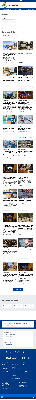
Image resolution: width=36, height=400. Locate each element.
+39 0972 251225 (4, 386)
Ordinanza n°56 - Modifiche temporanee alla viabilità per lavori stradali (24, 202)
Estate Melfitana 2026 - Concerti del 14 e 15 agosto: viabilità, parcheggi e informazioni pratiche (25, 79)
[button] (29, 0)
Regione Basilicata (19, 0)
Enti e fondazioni (4, 368)
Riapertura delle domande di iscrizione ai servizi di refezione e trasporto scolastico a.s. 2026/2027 (10, 79)
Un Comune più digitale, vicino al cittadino (25, 250)
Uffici (3, 367)
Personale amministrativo (5, 371)
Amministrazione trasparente (27, 372)
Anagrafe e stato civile (15, 364)
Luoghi (3, 372)
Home (3, 11)
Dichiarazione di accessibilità (23, 386)
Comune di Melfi (13, 5)
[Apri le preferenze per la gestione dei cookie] (2, 397)
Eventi (24, 367)
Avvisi (26, 306)
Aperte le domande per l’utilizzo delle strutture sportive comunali (10, 201)
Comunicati (17, 306)
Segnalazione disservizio (22, 385)
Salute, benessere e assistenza (16, 378)
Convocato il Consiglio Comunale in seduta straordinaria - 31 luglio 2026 (25, 177)
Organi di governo (4, 365)
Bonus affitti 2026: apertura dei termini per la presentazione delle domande (10, 54)
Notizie (5, 306)
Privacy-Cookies (10, 395)
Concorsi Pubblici (6, 250)
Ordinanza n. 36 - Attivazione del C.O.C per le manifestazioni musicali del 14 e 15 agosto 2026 (10, 103)
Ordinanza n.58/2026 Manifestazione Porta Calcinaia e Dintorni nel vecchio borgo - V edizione (10, 178)
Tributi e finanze (14, 375)
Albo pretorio (25, 371)
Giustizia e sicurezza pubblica (16, 374)
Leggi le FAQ (21, 383)
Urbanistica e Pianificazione (15, 370)
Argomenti (3, 18)
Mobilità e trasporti (14, 372)
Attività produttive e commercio (16, 368)
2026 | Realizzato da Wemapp (6, 398)
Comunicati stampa (26, 365)
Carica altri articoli (18, 289)
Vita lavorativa (14, 367)
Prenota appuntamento (22, 382)
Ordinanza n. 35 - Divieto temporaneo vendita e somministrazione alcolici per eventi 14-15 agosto (24, 104)
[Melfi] (5, 5)
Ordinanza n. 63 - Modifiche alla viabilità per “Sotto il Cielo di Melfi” (10, 128)
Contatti (3, 381)
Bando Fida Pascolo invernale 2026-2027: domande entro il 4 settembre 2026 (25, 128)
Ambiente (13, 376)
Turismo (13, 371)
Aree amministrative (5, 364)
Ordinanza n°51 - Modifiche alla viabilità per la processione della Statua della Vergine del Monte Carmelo (25, 276)
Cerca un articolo (8, 32)
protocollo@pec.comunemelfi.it (6, 388)
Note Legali (14, 395)
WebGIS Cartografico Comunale (25, 53)
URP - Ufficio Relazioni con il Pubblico (7, 390)
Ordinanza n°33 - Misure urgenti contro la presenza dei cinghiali (25, 225)
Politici (3, 369)
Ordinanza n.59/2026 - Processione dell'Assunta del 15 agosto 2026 (10, 153)
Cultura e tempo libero (15, 365)
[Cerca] (33, 5)
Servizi (13, 362)
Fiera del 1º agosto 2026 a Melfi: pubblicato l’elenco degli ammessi (25, 153)
